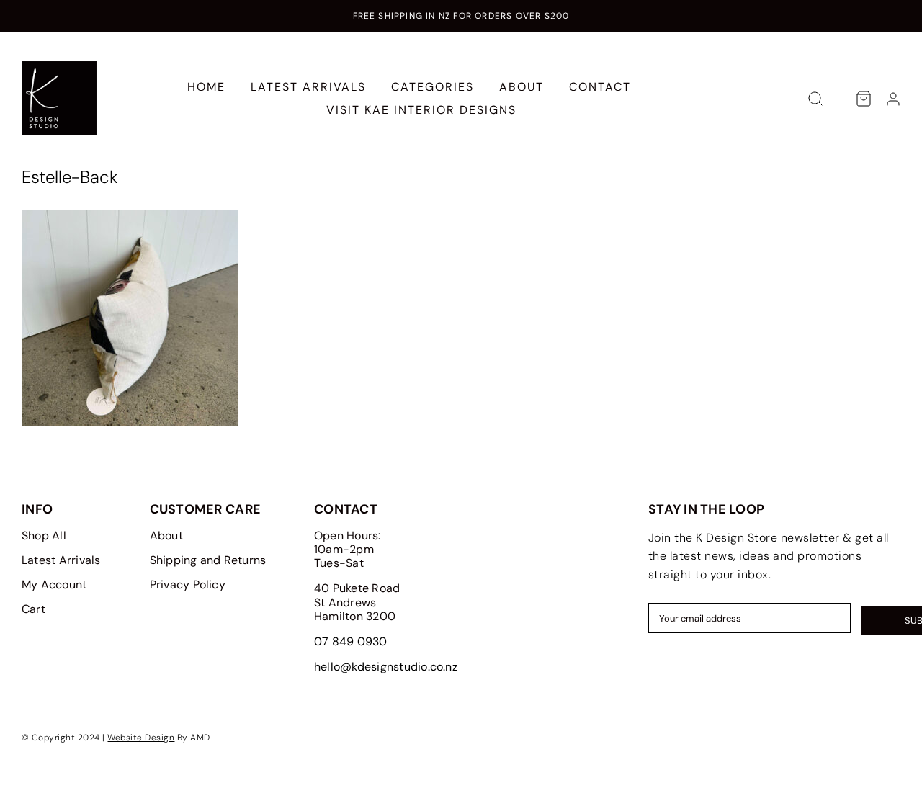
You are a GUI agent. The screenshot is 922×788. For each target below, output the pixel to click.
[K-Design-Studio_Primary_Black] (59, 66)
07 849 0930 (351, 641)
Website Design (140, 737)
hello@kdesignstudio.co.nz (385, 666)
